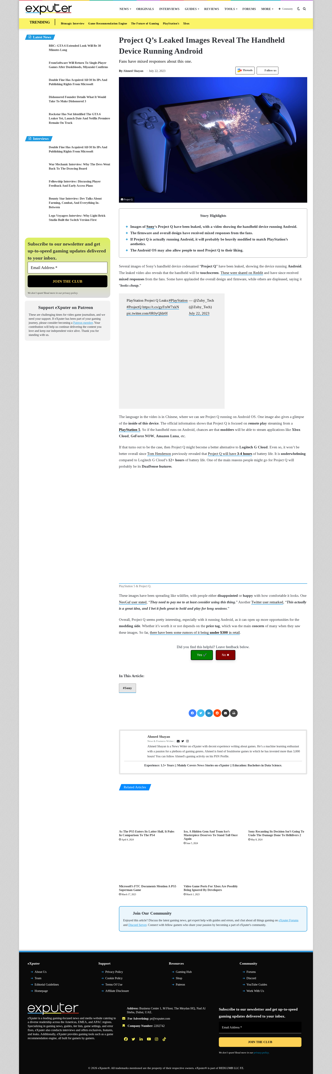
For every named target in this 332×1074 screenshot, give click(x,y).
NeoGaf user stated (133, 602)
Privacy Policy (114, 971)
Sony (150, 227)
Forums (249, 9)
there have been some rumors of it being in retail (195, 632)
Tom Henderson (159, 454)
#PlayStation (178, 300)
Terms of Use (113, 984)
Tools (229, 9)
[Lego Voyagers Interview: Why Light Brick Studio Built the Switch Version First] (35, 221)
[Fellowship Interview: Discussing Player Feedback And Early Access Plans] (35, 186)
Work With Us (255, 990)
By (121, 70)
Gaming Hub (184, 971)
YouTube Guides (257, 984)
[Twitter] (201, 713)
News (124, 9)
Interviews (169, 9)
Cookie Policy (114, 978)
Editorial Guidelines (47, 984)
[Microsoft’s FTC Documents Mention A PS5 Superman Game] (148, 866)
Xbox (186, 23)
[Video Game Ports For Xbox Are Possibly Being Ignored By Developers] (213, 865)
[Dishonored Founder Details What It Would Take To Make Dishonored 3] (35, 102)
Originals (145, 9)
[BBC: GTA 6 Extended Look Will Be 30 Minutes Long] (35, 51)
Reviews (211, 9)
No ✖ (225, 655)
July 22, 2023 (199, 313)
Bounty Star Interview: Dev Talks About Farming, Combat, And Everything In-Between (75, 203)
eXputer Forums (288, 920)
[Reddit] (217, 713)
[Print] (234, 713)
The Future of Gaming (145, 23)
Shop (179, 978)
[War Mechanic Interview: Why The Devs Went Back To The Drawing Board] (35, 169)
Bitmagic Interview (72, 23)
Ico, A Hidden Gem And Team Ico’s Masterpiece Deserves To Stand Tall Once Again (211, 835)
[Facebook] (192, 713)
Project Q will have (230, 454)
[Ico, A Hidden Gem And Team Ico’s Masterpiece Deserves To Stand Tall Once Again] (213, 811)
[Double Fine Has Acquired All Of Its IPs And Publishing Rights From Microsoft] (35, 85)
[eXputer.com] (49, 9)
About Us (40, 971)
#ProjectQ (134, 307)
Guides (191, 9)
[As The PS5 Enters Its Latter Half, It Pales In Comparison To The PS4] (148, 811)
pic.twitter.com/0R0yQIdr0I (147, 313)
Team (38, 978)
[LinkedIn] (209, 713)
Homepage (41, 990)
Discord (251, 978)
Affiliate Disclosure (117, 990)
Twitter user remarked (267, 602)
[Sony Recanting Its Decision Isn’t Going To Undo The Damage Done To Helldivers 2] (277, 811)
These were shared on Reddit (242, 273)
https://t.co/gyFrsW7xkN (160, 307)
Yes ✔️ (202, 655)
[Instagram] (157, 1039)
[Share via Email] (225, 713)
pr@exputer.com (160, 1018)
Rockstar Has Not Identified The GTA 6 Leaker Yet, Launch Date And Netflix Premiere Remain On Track (79, 118)
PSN (217, 756)
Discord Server (137, 925)
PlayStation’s (171, 23)
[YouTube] (149, 1039)
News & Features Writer (160, 741)
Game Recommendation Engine (107, 23)
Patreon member (83, 322)
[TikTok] (164, 1039)
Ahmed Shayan (131, 70)
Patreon (180, 984)
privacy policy (70, 292)
